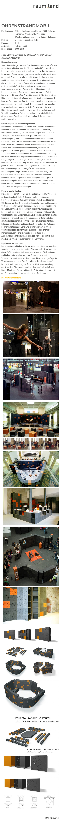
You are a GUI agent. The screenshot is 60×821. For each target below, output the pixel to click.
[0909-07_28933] (31, 297)
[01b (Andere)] (31, 652)
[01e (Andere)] (31, 379)
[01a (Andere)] (31, 793)
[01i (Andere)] (31, 605)
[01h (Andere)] (31, 506)
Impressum (52, 818)
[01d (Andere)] (31, 426)
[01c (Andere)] (31, 469)
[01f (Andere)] (31, 335)
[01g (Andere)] (31, 556)
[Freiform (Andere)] (31, 701)
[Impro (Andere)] (31, 738)
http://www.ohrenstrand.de (12, 278)
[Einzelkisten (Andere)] (31, 764)
